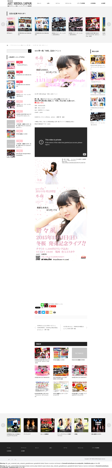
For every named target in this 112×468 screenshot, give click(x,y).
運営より (31, 430)
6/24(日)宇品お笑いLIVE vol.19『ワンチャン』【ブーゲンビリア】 (41, 395)
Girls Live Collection (13, 29)
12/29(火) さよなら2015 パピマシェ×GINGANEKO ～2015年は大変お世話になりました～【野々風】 (47, 327)
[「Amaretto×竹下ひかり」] (11, 65)
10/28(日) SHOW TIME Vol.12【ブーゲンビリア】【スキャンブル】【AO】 (81, 35)
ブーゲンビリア (98, 29)
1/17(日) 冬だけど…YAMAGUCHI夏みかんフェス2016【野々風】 (73, 327)
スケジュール (68, 3)
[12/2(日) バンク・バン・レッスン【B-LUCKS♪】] (11, 104)
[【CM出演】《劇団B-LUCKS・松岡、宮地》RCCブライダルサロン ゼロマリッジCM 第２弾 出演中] (11, 124)
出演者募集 (93, 3)
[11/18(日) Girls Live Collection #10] (11, 85)
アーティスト (29, 3)
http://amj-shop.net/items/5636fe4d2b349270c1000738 (73, 162)
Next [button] (109, 24)
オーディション (98, 430)
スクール (58, 3)
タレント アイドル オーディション (98, 435)
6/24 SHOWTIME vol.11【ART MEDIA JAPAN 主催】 (60, 378)
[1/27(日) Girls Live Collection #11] (11, 75)
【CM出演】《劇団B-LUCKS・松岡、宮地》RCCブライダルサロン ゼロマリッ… (23, 126)
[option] (15, 26)
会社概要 (103, 3)
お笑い (48, 3)
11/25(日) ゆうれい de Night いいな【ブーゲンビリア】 (98, 34)
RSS (15, 459)
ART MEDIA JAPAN (94, 458)
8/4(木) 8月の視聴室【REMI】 (78, 359)
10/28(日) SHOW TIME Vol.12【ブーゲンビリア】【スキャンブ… (23, 115)
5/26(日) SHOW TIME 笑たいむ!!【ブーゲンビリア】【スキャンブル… (97, 67)
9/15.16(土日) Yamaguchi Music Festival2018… (23, 154)
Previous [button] (3, 24)
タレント (39, 3)
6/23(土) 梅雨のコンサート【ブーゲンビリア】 (60, 394)
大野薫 (58, 434)
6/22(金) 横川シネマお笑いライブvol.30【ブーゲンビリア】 (79, 394)
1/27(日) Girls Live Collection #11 (13, 34)
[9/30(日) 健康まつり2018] (11, 134)
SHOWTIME (81, 29)
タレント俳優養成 (28, 434)
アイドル (18, 3)
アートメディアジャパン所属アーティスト (47, 435)
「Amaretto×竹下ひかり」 (22, 65)
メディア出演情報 (81, 3)
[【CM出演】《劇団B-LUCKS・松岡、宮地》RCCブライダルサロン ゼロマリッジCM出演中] (11, 144)
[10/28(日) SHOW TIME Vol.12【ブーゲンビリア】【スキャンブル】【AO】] (11, 114)
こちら (41, 102)
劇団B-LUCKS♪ (47, 29)
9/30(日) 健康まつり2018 (58, 359)
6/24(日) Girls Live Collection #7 (79, 377)
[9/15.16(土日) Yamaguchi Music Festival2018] (11, 154)
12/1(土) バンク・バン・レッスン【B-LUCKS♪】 (47, 34)
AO (30, 29)
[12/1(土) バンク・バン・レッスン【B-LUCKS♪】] (11, 94)
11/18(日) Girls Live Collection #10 (30, 34)
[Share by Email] (50, 312)
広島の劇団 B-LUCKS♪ (79, 434)
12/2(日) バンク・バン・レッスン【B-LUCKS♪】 (64, 34)
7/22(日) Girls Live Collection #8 (42, 377)
